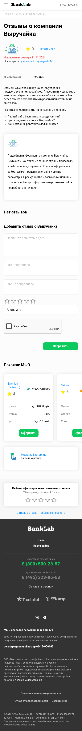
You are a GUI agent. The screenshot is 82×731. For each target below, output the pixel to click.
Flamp (55, 599)
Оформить (28, 433)
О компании (12, 77)
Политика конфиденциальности (41, 693)
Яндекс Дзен (45, 617)
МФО (18, 13)
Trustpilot (27, 599)
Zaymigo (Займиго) (14, 385)
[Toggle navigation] (6, 5)
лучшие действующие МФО (37, 61)
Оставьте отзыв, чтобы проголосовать (41, 512)
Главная (8, 13)
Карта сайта (41, 545)
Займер (65, 385)
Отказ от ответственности (31, 700)
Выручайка (29, 13)
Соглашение (60, 700)
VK (37, 617)
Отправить (60, 346)
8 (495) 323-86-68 (41, 577)
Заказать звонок (41, 586)
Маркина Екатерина (33, 454)
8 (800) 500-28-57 (69, 4)
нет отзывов (47, 48)
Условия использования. (29, 680)
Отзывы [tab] (38, 77)
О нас (41, 540)
